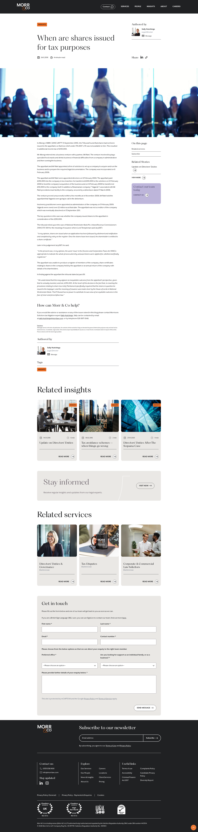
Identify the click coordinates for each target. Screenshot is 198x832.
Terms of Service (105, 699)
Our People (85, 773)
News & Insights (87, 777)
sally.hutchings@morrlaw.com (51, 319)
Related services (138, 149)
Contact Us (138, 195)
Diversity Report (146, 780)
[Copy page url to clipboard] (146, 57)
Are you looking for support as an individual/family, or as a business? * (125, 656)
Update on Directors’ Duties (144, 167)
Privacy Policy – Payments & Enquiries (77, 795)
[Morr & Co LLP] (23, 7)
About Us (84, 782)
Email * (45, 637)
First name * (47, 624)
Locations (103, 773)
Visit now (143, 486)
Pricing (101, 782)
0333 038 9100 (48, 769)
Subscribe (136, 154)
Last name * (105, 624)
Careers (102, 769)
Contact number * (108, 637)
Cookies (100, 795)
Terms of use (127, 769)
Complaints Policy (147, 769)
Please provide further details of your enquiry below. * (64, 673)
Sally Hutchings (148, 29)
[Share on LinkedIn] (141, 57)
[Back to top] (193, 827)
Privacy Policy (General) (46, 795)
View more (136, 178)
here (124, 618)
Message (148, 36)
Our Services (86, 769)
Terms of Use (111, 746)
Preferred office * (49, 655)
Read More (64, 457)
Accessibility (127, 773)
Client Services (105, 777)
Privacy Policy (89, 699)
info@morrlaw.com (50, 773)
